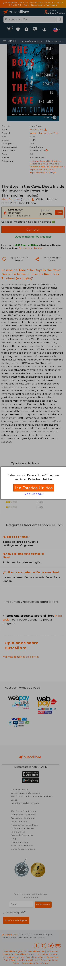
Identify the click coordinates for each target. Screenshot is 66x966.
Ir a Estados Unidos (34, 488)
